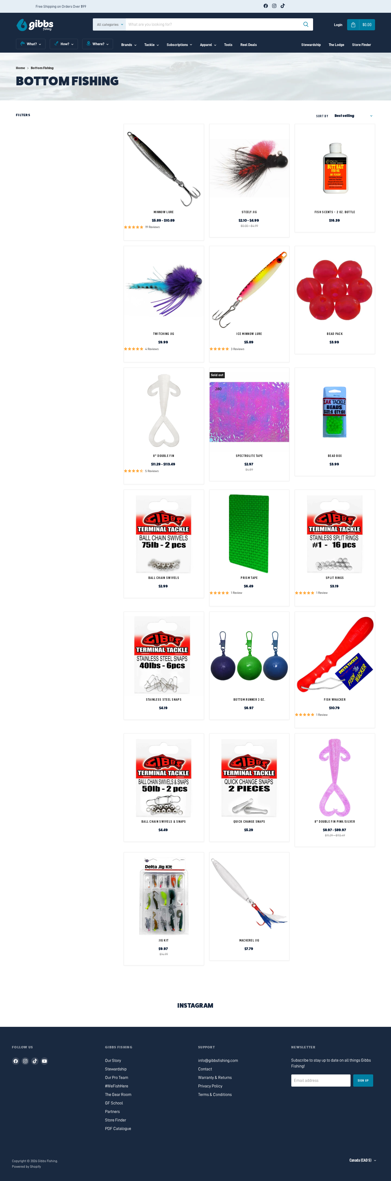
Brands (126, 45)
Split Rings (335, 577)
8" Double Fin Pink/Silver (335, 821)
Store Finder (361, 45)
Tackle (149, 45)
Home (20, 68)
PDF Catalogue (118, 1129)
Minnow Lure (164, 212)
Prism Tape (249, 577)
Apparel (206, 45)
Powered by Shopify (26, 1166)
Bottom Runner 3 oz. (249, 699)
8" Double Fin (163, 455)
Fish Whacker (335, 699)
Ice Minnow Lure (249, 333)
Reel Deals (248, 45)
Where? (98, 44)
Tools (228, 45)
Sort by (322, 116)
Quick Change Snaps (249, 821)
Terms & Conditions (215, 1094)
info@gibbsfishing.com (218, 1060)
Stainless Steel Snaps (164, 699)
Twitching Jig (163, 333)
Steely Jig (249, 212)
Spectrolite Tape (249, 455)
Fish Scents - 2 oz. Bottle (335, 212)
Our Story (113, 1060)
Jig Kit (164, 940)
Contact (205, 1069)
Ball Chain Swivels (163, 577)
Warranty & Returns (215, 1077)
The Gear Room (118, 1094)
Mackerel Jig (249, 940)
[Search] (306, 24)
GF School (114, 1103)
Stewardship (311, 45)
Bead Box (335, 455)
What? (32, 44)
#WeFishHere (116, 1086)
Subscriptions (177, 45)
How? (65, 44)
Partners (112, 1111)
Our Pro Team (116, 1077)
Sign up (363, 1080)
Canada (360, 1160)
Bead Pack (335, 333)
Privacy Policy (210, 1086)
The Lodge (336, 45)
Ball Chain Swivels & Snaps (164, 821)
